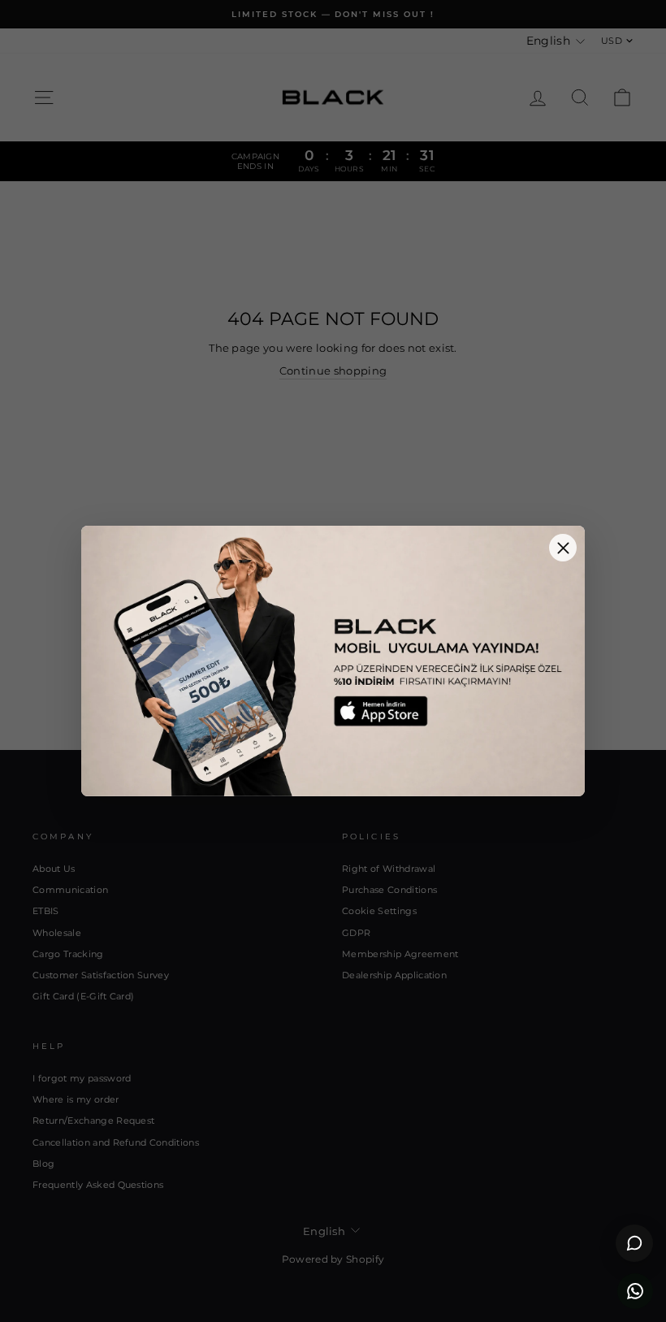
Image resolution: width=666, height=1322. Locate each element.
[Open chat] (634, 1243)
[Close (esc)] (563, 547)
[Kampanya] (333, 660)
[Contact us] (635, 1291)
